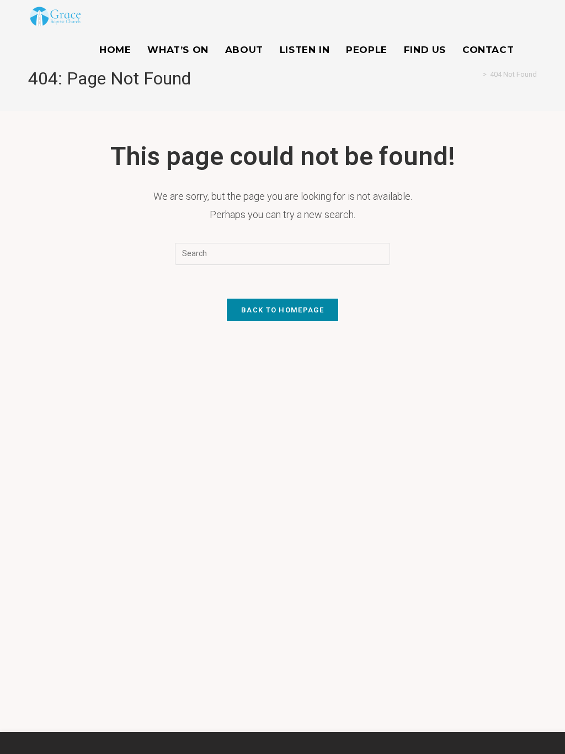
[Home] (476, 74)
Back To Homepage (282, 310)
